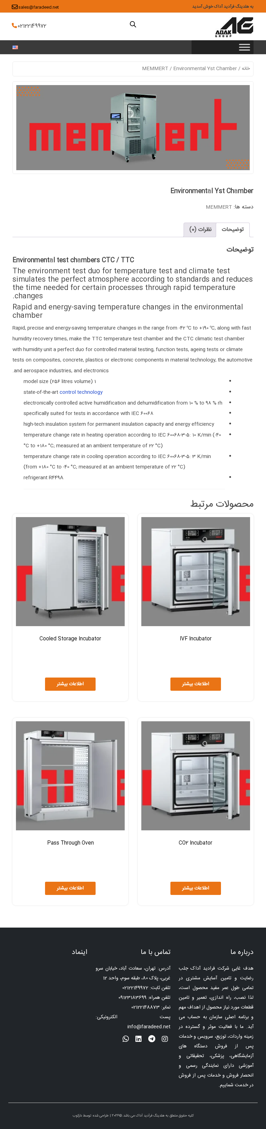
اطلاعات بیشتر (195, 684)
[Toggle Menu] (244, 47)
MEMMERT (155, 69)
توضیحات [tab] (233, 229)
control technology (81, 392)
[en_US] (15, 47)
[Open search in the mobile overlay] (133, 24)
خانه (246, 69)
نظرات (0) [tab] (200, 229)
